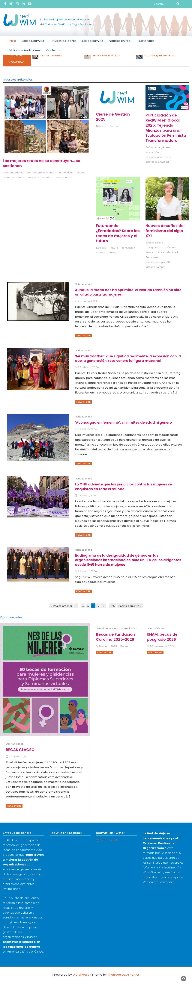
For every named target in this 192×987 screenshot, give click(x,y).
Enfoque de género (158, 147)
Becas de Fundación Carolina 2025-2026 (115, 637)
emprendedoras (13, 172)
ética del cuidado (168, 252)
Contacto (53, 50)
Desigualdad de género (160, 247)
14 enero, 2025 (108, 646)
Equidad (101, 247)
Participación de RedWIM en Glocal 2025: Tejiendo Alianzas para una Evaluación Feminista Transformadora (166, 128)
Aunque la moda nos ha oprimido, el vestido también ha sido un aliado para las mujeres (128, 292)
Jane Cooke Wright (106, 55)
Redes (81, 172)
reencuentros (63, 177)
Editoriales (146, 41)
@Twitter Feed (106, 840)
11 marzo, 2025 (17, 756)
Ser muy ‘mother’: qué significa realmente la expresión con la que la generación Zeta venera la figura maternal (128, 358)
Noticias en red (120, 41)
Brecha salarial (155, 242)
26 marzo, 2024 (87, 301)
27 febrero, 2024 (88, 367)
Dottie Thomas (51, 55)
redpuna (33, 177)
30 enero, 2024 (87, 429)
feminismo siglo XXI (158, 262)
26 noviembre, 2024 (162, 646)
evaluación (152, 152)
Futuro (114, 247)
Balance (101, 126)
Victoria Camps (155, 267)
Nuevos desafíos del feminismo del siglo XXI (165, 230)
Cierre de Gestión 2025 (113, 117)
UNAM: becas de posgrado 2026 (162, 637)
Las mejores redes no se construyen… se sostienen (41, 163)
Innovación (128, 247)
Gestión (114, 126)
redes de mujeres (14, 177)
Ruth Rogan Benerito (159, 55)
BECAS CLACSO (20, 749)
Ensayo (150, 252)
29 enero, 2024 (87, 495)
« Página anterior (61, 605)
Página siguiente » (129, 605)
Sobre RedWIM (33, 41)
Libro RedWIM (92, 41)
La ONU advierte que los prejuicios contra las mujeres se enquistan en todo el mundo (123, 486)
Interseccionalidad (157, 162)
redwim (46, 177)
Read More (83, 335)
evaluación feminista (158, 157)
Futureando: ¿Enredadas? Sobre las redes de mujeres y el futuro (118, 233)
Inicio (12, 41)
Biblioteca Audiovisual (24, 50)
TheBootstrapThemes (123, 974)
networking (66, 172)
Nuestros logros (64, 41)
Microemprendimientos (41, 172)
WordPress (81, 974)
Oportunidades (14, 743)
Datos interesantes (107, 628)
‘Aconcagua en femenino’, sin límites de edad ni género (123, 422)
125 (113, 605)
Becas (124, 646)
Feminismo (152, 257)
